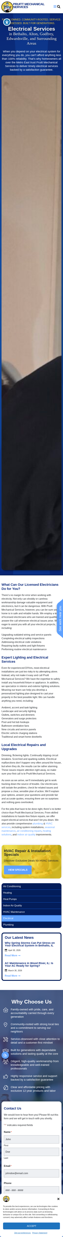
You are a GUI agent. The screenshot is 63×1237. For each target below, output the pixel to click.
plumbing (38, 823)
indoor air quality (26, 834)
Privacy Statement (39, 1233)
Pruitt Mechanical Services (28, 5)
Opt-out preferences (22, 1233)
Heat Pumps (10, 899)
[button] (58, 1198)
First (6, 1145)
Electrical (8, 918)
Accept (31, 1226)
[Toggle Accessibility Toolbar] (7, 22)
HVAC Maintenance (14, 912)
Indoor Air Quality (12, 905)
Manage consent (5, 1055)
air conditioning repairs (29, 831)
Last (6, 1158)
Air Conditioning (12, 886)
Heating (7, 892)
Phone (7, 1183)
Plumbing (8, 924)
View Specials (18, 870)
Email (7, 1166)
